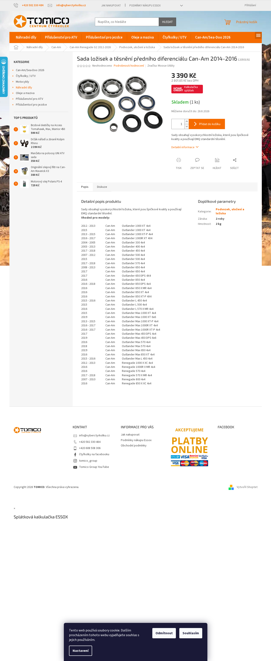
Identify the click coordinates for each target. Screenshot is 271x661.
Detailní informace (183, 147)
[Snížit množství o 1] (186, 126)
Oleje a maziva (25, 93)
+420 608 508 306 (89, 448)
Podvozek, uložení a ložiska (230, 211)
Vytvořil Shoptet (247, 487)
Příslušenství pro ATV (29, 99)
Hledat (167, 22)
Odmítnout (164, 633)
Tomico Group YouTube (94, 467)
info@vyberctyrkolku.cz (94, 435)
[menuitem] (26, 37)
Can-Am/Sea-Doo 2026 (30, 70)
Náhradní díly (24, 87)
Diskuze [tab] (102, 187)
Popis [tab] (84, 187)
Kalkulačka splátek (191, 89)
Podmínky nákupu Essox (145, 5)
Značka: (161, 66)
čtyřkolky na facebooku (94, 454)
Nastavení (80, 650)
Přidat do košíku (209, 124)
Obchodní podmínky (134, 445)
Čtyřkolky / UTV (26, 76)
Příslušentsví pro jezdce (31, 105)
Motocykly (22, 82)
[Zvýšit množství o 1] (186, 121)
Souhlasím (191, 633)
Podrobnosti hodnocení (129, 66)
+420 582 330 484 (89, 442)
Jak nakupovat (111, 5)
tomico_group (88, 461)
